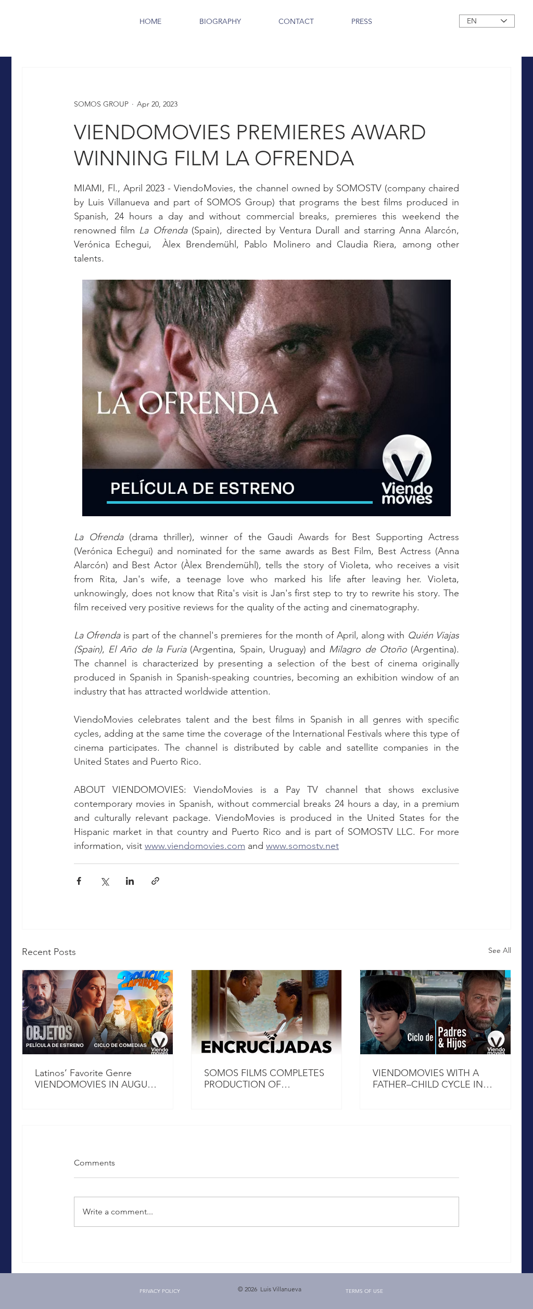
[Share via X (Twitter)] (104, 881)
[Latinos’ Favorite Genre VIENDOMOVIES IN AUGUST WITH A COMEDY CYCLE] (97, 1012)
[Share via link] (155, 881)
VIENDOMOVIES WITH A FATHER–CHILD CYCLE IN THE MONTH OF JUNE (428, 1078)
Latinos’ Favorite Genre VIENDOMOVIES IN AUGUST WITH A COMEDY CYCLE (96, 1078)
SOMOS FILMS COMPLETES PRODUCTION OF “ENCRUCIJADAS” (264, 1078)
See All (499, 950)
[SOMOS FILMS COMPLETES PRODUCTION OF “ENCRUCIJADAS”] (267, 1012)
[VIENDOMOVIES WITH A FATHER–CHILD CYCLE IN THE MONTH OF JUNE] (435, 1012)
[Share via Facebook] (79, 881)
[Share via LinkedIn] (130, 881)
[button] (159, 1291)
